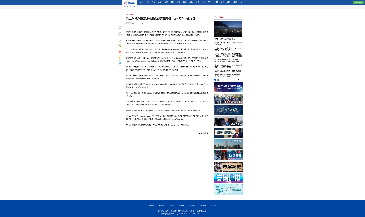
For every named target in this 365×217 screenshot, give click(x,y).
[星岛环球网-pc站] (129, 9)
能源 (197, 2)
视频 (235, 2)
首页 (127, 14)
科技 (191, 2)
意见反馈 (213, 205)
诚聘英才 (171, 205)
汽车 (203, 2)
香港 (153, 2)
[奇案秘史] (228, 171)
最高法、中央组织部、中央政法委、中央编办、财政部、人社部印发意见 (228, 55)
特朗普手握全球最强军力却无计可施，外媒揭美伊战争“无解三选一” (227, 61)
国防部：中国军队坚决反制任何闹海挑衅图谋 (228, 44)
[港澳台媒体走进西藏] (228, 103)
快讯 (141, 2)
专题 (216, 2)
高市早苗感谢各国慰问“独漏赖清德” (227, 71)
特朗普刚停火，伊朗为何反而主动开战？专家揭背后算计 (228, 76)
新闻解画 (131, 14)
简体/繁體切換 (358, 2)
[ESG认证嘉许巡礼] (228, 194)
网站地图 (161, 205)
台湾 (159, 2)
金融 (172, 2)
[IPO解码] (228, 160)
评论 (210, 2)
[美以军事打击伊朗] (228, 148)
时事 (147, 2)
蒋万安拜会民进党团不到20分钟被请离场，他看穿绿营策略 (228, 66)
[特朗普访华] (228, 126)
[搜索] (242, 3)
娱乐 (229, 2)
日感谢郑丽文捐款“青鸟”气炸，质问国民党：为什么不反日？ (227, 49)
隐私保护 (192, 205)
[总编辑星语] (228, 114)
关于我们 (151, 205)
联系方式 (181, 205)
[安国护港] (228, 182)
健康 (185, 2)
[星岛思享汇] (228, 92)
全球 (166, 2)
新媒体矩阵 (202, 205)
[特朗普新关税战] (228, 137)
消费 (178, 2)
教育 (222, 2)
